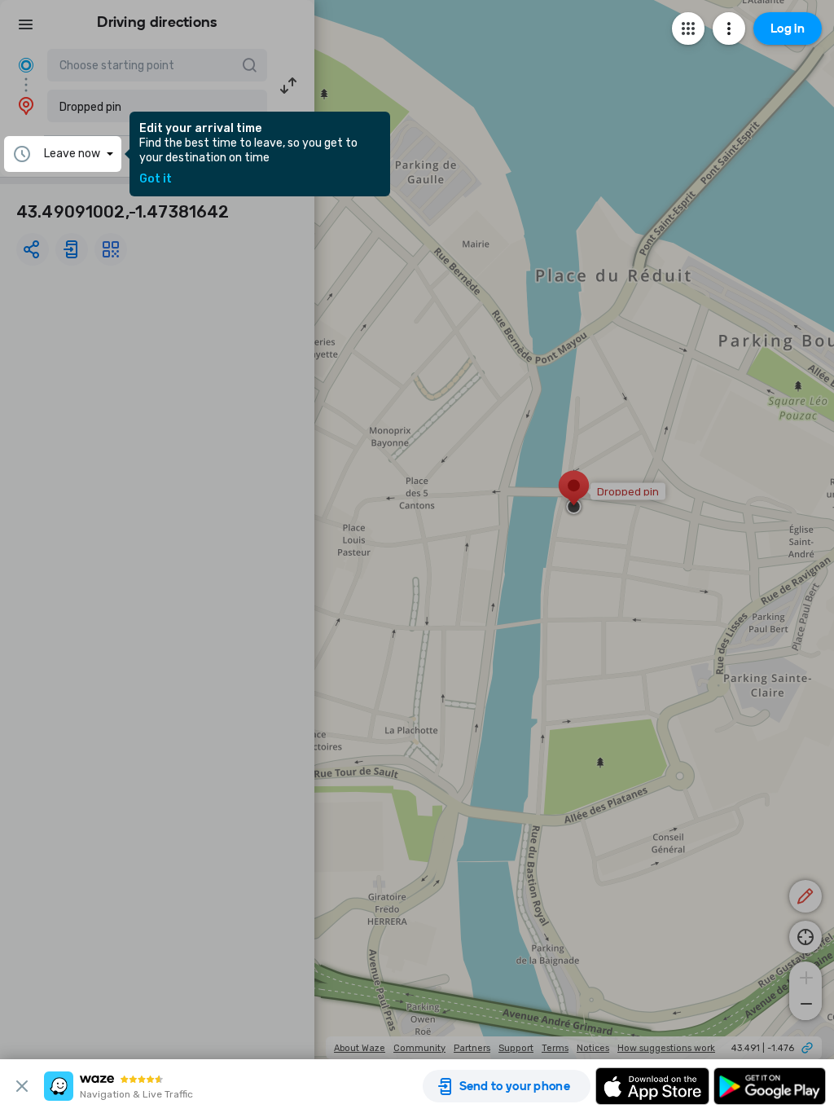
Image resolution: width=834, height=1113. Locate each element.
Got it (155, 179)
